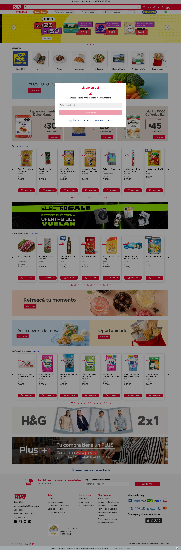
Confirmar (90, 112)
